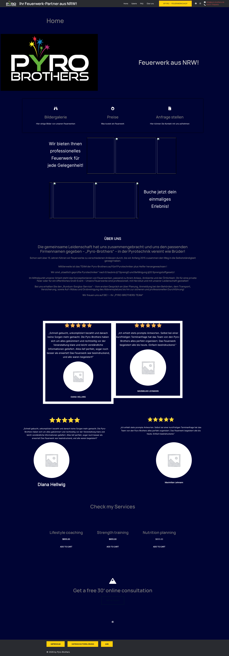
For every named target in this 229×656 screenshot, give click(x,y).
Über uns (150, 4)
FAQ (141, 4)
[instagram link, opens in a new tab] (200, 3)
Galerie (134, 4)
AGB (107, 644)
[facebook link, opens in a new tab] (196, 3)
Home (126, 4)
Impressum (55, 644)
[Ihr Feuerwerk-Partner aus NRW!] (11, 3)
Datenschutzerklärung (83, 644)
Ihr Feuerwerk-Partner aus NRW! (48, 3)
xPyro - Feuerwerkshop (175, 4)
